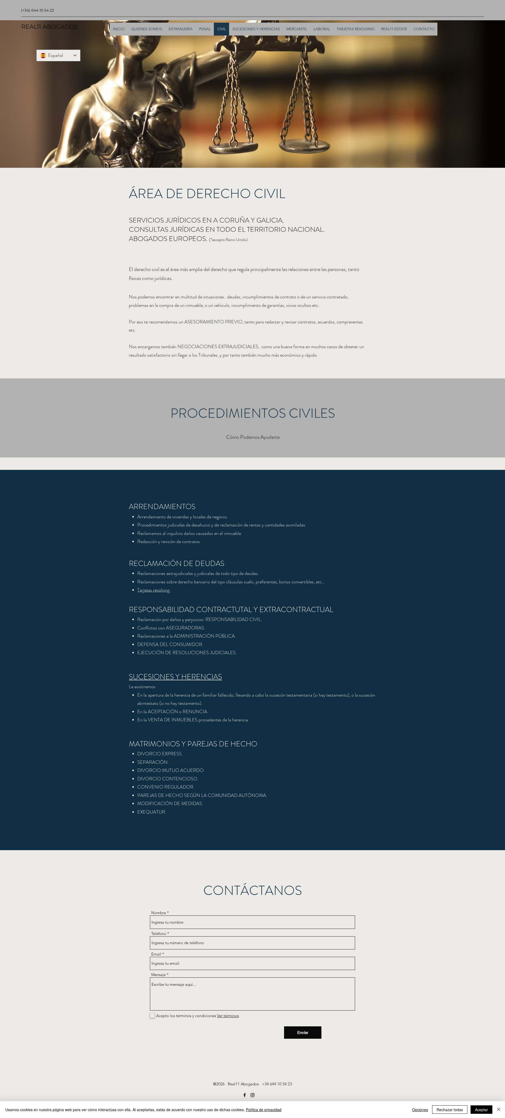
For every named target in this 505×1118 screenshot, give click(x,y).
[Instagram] (252, 1095)
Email (156, 954)
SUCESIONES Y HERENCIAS (175, 677)
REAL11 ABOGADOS (49, 26)
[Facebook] (244, 1095)
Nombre (158, 913)
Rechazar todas (450, 1109)
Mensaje (158, 975)
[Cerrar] (499, 1109)
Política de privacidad (263, 1109)
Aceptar (481, 1109)
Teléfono (158, 933)
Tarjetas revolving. (153, 590)
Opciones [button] (420, 1109)
